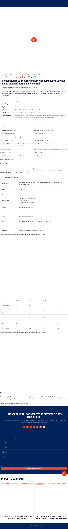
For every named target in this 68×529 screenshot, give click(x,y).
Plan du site (42, 526)
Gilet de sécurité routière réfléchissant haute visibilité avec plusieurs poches (17, 517)
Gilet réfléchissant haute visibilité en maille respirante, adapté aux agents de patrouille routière (51, 517)
